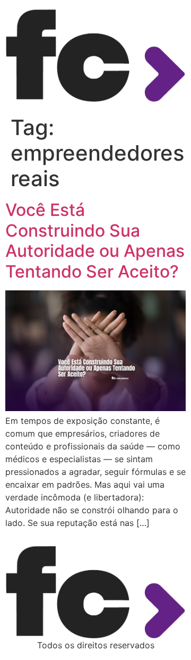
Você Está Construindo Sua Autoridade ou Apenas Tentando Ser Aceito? (95, 240)
